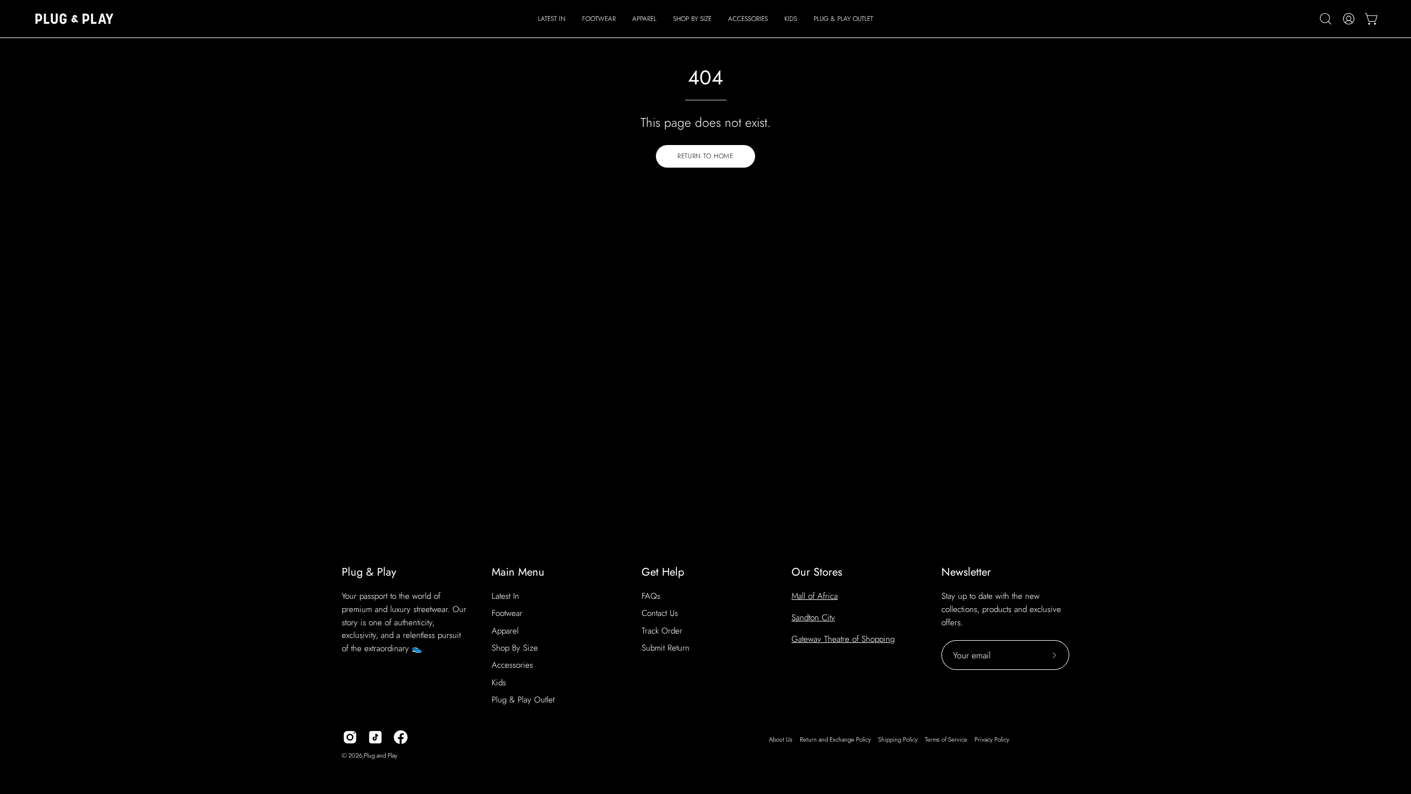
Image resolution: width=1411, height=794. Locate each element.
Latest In (505, 596)
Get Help (663, 572)
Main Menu (518, 572)
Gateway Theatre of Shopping (843, 639)
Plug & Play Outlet (523, 700)
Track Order (662, 631)
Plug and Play (380, 755)
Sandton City (813, 617)
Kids (499, 683)
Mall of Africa (814, 596)
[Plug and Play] (74, 18)
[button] (599, 18)
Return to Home (705, 156)
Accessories (512, 665)
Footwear (507, 613)
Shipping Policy (898, 739)
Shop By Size (515, 648)
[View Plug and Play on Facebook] (400, 737)
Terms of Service (946, 739)
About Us (781, 739)
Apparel (505, 631)
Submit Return (666, 648)
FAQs (651, 596)
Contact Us (660, 613)
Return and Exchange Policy (835, 739)
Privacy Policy (991, 739)
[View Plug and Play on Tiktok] (375, 737)
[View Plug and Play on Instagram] (350, 737)
